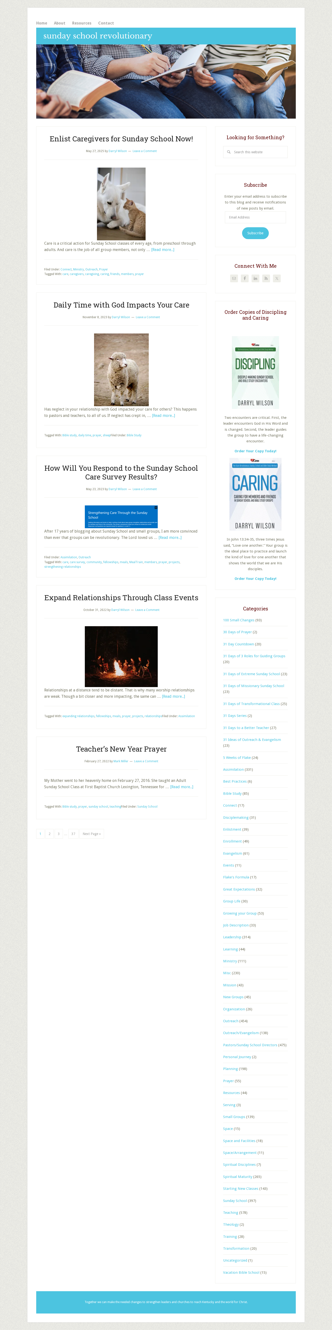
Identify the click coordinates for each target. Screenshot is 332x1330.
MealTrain (136, 562)
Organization (234, 1009)
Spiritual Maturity (237, 1177)
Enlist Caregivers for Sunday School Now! (121, 138)
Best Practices (235, 781)
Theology (231, 1224)
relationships (153, 716)
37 (75, 834)
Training (230, 1236)
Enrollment (232, 841)
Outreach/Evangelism (241, 1033)
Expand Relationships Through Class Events (121, 597)
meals (124, 562)
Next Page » (91, 835)
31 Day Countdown (238, 644)
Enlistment (232, 829)
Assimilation (69, 557)
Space (228, 1129)
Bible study (69, 435)
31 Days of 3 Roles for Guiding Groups (254, 656)
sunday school (98, 806)
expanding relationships (78, 716)
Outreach (91, 269)
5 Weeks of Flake (237, 757)
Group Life (231, 901)
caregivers (77, 274)
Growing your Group (240, 913)
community (94, 562)
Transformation (236, 1248)
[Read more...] (162, 249)
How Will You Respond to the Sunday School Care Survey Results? (121, 472)
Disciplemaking (236, 817)
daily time (84, 435)
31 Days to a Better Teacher (246, 728)
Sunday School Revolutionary (166, 73)
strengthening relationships (62, 566)
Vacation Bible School (241, 1272)
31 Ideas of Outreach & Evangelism (252, 740)
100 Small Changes (238, 620)
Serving (229, 1105)
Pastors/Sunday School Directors (250, 1045)
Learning (230, 949)
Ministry (78, 269)
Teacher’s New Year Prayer (121, 749)
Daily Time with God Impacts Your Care (121, 304)
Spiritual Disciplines (239, 1164)
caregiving (92, 274)
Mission (229, 985)
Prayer (103, 269)
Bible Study (134, 435)
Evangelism (232, 853)
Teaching (230, 1212)
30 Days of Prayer (237, 632)
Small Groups (234, 1117)
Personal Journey (237, 1057)
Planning (230, 1069)
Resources (231, 1093)
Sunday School (147, 806)
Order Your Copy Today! (255, 578)
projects (174, 562)
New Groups (233, 997)
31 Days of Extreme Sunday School (251, 674)
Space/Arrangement (240, 1153)
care (65, 274)
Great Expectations (239, 889)
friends (115, 274)
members (127, 274)
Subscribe (255, 233)
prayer (139, 274)
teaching (115, 806)
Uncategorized (235, 1260)
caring (104, 274)
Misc (227, 973)
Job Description (236, 925)
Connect (66, 269)
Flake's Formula (236, 877)
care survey (77, 562)
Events (228, 865)
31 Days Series (235, 716)
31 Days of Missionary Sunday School (253, 686)
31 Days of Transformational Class (251, 704)
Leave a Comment (145, 151)
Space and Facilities (239, 1141)
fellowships (110, 562)
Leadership (232, 937)
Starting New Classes (240, 1188)
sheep (107, 435)
